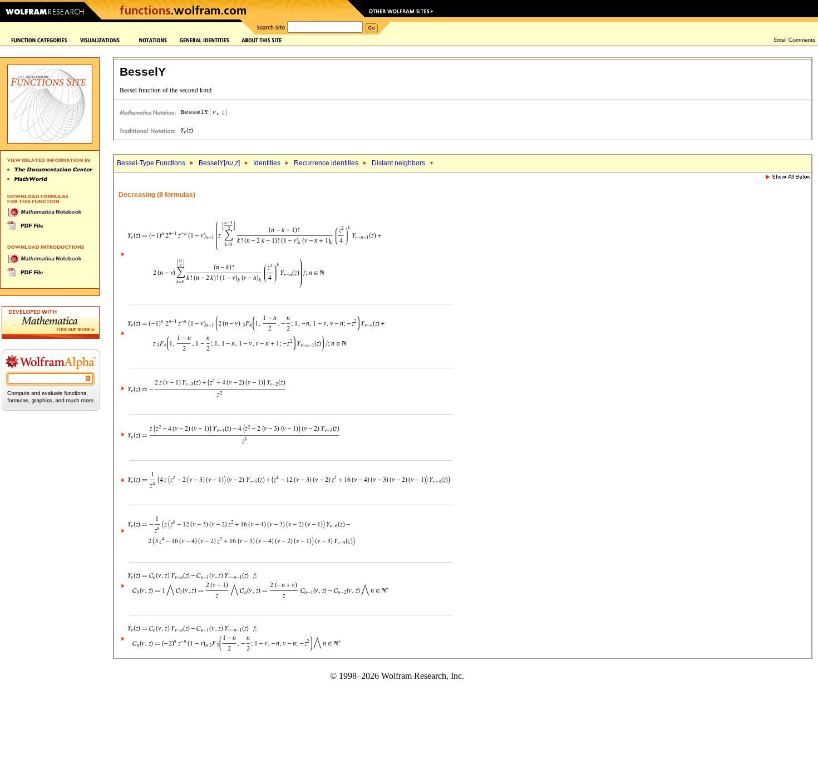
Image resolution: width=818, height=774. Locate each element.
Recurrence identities (326, 163)
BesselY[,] (219, 163)
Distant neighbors (398, 163)
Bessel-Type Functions (151, 163)
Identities (266, 163)
